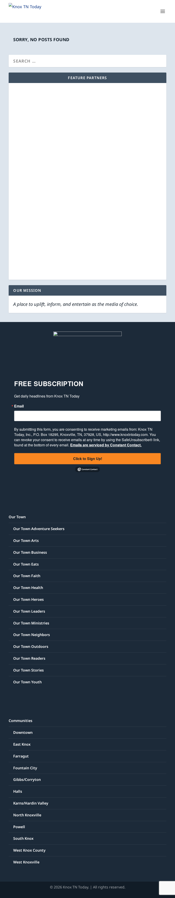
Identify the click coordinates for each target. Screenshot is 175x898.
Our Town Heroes (28, 599)
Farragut (21, 756)
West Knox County (29, 850)
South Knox (23, 838)
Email (19, 406)
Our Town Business (30, 552)
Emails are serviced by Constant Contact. (106, 445)
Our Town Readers (29, 658)
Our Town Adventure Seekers (38, 528)
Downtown (23, 732)
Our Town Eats (26, 564)
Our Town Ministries (31, 623)
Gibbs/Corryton (27, 779)
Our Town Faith (26, 575)
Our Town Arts (26, 540)
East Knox (22, 744)
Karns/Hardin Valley (30, 803)
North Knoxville (27, 815)
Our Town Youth (27, 681)
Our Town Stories (28, 670)
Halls (17, 791)
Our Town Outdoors (30, 646)
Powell (19, 826)
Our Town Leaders (29, 611)
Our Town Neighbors (31, 634)
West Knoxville (26, 862)
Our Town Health (28, 587)
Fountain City (25, 767)
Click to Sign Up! (87, 458)
